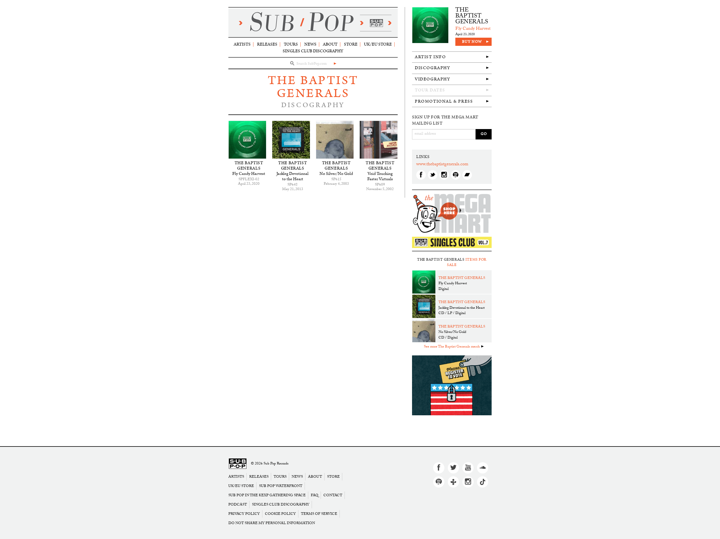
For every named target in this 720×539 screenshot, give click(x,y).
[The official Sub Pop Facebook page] (438, 467)
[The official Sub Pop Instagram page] (468, 482)
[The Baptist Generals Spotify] (455, 175)
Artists (242, 44)
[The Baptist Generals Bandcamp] (467, 175)
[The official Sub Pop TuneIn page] (453, 482)
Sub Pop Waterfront (280, 486)
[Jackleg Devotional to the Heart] (291, 140)
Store (350, 44)
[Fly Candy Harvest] (247, 140)
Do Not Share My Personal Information (271, 523)
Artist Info (430, 57)
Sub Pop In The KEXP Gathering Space (267, 495)
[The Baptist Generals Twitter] (432, 175)
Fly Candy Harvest (248, 174)
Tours (291, 44)
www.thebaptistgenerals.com (442, 164)
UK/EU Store (378, 44)
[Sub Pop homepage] (313, 22)
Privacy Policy (244, 513)
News (310, 44)
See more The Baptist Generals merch (452, 347)
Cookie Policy (280, 513)
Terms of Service (319, 513)
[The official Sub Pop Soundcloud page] (482, 467)
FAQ (314, 495)
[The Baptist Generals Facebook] (421, 175)
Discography (432, 68)
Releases (267, 44)
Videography (432, 79)
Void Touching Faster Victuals (380, 176)
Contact (332, 495)
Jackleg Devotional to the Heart (292, 176)
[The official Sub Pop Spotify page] (438, 482)
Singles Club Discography (313, 51)
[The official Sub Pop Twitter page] (453, 467)
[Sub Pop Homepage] (237, 464)
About (330, 44)
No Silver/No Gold (336, 174)
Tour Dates (430, 90)
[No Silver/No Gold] (335, 140)
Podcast (237, 504)
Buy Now (472, 41)
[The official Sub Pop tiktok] (482, 482)
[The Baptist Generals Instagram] (444, 175)
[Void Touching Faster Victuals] (378, 140)
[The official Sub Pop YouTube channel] (468, 467)
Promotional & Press (444, 101)
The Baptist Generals (313, 87)
